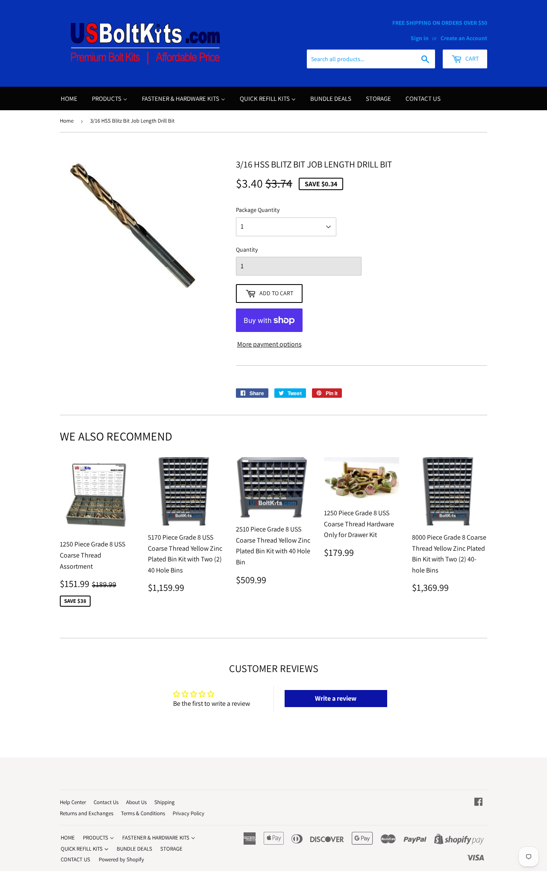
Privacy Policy (188, 813)
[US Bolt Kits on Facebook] (478, 802)
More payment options (269, 344)
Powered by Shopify (121, 859)
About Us (136, 802)
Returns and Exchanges (86, 813)
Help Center (73, 802)
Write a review (335, 698)
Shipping (164, 802)
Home (67, 120)
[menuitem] (69, 98)
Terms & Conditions (143, 813)
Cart (471, 58)
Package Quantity (257, 210)
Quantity (247, 249)
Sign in (420, 38)
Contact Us (106, 802)
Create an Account (464, 38)
